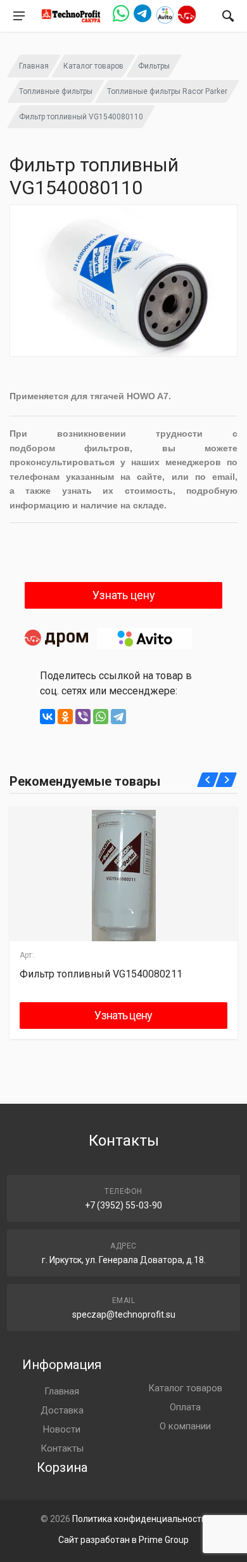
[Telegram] (118, 716)
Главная (34, 66)
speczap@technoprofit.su (123, 1314)
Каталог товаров (93, 66)
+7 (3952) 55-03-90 (123, 1205)
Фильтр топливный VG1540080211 (101, 974)
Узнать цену (123, 595)
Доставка (62, 1410)
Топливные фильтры (55, 91)
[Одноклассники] (65, 716)
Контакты (62, 1448)
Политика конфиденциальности (139, 1519)
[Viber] (83, 716)
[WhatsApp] (100, 716)
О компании (185, 1426)
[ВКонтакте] (47, 716)
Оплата (185, 1407)
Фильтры (154, 66)
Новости (61, 1429)
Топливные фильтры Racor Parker (167, 91)
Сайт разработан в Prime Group (123, 1540)
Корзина (62, 1467)
